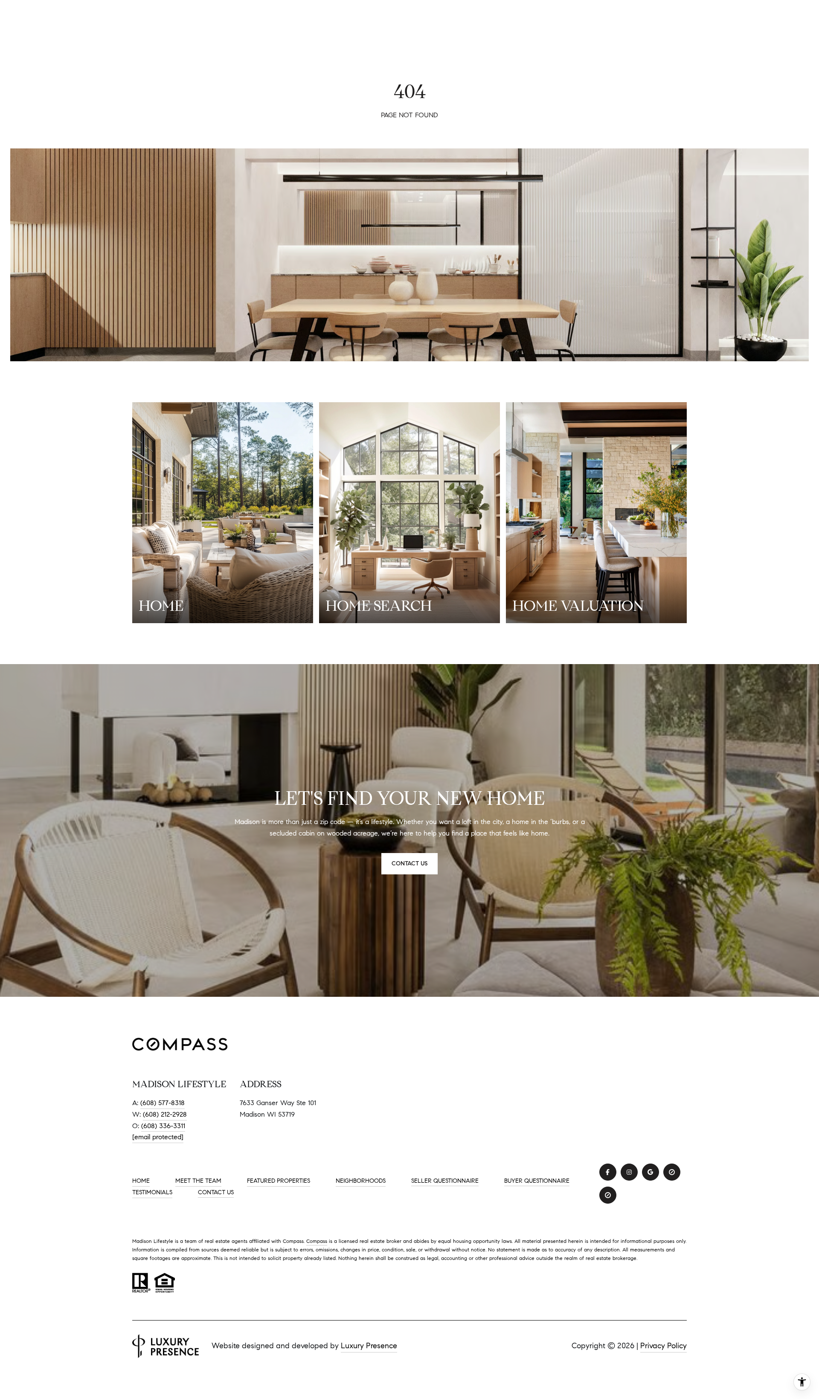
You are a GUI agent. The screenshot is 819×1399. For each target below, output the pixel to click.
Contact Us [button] (409, 863)
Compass (316, 1241)
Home (141, 1180)
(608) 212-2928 (165, 1114)
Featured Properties (278, 1180)
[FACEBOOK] (607, 1172)
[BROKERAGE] (671, 1172)
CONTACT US (216, 1192)
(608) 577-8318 (162, 1103)
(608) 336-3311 (163, 1126)
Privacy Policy (663, 1345)
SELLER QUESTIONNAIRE (445, 1181)
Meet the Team (198, 1180)
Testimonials (152, 1192)
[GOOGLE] (650, 1172)
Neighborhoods (361, 1180)
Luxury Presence (369, 1345)
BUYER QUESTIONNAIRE (536, 1181)
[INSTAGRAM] (629, 1172)
